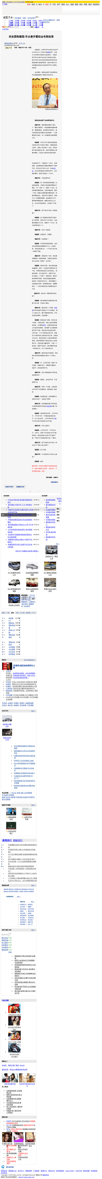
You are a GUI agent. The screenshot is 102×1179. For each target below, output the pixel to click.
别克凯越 (12, 654)
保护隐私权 (60, 1171)
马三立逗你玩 (17, 1121)
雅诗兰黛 (11, 1065)
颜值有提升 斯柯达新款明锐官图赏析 (21, 866)
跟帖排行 (18, 840)
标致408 (11, 623)
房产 (58, 4)
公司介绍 (79, 1171)
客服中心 (44, 1171)
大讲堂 (8, 671)
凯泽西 (11, 795)
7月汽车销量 (33, 697)
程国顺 (16, 773)
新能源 (48, 372)
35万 (33, 597)
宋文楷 (16, 746)
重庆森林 (17, 751)
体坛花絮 (5, 1000)
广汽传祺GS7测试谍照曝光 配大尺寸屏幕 (22, 878)
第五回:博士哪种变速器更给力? (24, 688)
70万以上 (28, 599)
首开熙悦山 (23, 919)
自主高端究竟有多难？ (27, 773)
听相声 (8, 1121)
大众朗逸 (12, 647)
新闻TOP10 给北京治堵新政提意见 (24, 684)
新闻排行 (7, 840)
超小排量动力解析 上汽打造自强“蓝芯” (21, 859)
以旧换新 (7, 799)
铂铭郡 (29, 913)
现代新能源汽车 (19, 781)
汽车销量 (9, 695)
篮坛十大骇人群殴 (14, 1042)
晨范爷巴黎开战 (10, 1084)
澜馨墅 (29, 906)
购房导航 (11, 891)
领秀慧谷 (30, 904)
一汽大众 (13, 793)
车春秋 (8, 686)
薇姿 (17, 1065)
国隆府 (22, 911)
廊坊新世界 (23, 915)
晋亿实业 (5, 938)
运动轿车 (27, 606)
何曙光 (16, 756)
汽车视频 (30, 705)
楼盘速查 (6, 889)
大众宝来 (12, 652)
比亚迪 (25, 797)
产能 (55, 418)
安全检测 (23, 705)
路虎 (3, 797)
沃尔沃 (8, 797)
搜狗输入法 (12, 1171)
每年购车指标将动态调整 (23, 786)
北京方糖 (22, 906)
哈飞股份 (5, 942)
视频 (72, 4)
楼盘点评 (26, 889)
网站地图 (86, 1171)
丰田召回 (19, 797)
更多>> (37, 17)
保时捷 (13, 797)
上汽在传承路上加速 (26, 761)
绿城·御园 (22, 924)
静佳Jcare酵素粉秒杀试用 (18, 1069)
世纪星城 (30, 919)
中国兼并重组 (50, 520)
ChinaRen (9, 2)
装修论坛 (26, 891)
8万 (33, 595)
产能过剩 (48, 406)
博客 (85, 4)
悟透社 (22, 703)
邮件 (81, 4)
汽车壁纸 (5, 29)
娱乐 (40, 4)
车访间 (8, 682)
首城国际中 (23, 922)
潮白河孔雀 (23, 909)
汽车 (54, 4)
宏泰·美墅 (22, 913)
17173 (15, 2)
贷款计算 (31, 889)
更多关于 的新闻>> (27, 551)
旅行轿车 (25, 604)
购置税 (37, 27)
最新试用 (5, 1069)
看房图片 (16, 891)
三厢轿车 (32, 602)
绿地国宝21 (23, 904)
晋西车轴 (5, 940)
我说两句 (96, 4)
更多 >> (58, 544)
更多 (10, 952)
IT (50, 4)
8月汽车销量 (24, 697)
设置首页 (4, 1171)
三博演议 (9, 688)
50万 (22, 599)
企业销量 (9, 699)
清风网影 (17, 768)
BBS (90, 4)
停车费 (30, 797)
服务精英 (9, 691)
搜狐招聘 (28, 1171)
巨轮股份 (5, 945)
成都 (48, 52)
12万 (22, 597)
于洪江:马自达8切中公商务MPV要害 (24, 682)
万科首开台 (31, 917)
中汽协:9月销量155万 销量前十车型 (25, 695)
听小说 (8, 1125)
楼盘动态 (6, 891)
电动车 (6, 795)
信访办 (4, 705)
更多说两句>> (59, 501)
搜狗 (5, 4)
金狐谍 (16, 705)
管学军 (16, 761)
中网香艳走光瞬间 (14, 1015)
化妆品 (4, 1065)
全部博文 (4, 1173)
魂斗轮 (10, 705)
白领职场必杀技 (17, 1125)
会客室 (8, 684)
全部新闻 (94, 1171)
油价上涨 (23, 793)
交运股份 (5, 947)
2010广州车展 (27, 660)
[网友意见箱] (7, 1169)
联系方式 (51, 1171)
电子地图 (21, 889)
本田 (18, 793)
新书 (8, 1129)
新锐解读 (25, 1129)
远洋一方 (30, 924)
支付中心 (21, 1171)
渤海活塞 (5, 950)
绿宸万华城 (31, 909)
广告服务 (36, 1171)
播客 (76, 4)
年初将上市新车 (14, 605)
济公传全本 (26, 1121)
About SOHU (69, 1171)
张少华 (16, 763)
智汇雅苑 (22, 917)
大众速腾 (12, 649)
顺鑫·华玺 (30, 922)
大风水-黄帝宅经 (16, 1129)
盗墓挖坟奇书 (28, 1125)
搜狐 (3, 2)
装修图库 (31, 891)
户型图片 (21, 891)
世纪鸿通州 (31, 915)
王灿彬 (16, 776)
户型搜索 (16, 889)
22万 (30, 597)
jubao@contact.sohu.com (26, 1177)
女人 (67, 4)
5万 (31, 595)
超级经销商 (30, 703)
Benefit (22, 1065)
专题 (24, 18)
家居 (63, 4)
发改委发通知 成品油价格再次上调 (24, 686)
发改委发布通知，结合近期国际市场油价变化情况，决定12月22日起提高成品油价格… (24, 675)
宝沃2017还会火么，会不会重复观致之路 (22, 880)
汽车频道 (18, 18)
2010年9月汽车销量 (13, 697)
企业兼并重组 (50, 510)
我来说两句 (9, 43)
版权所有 (46, 1175)
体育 (33, 4)
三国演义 (15, 1131)
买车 (44, 325)
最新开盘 (11, 889)
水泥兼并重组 (50, 512)
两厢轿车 (24, 602)
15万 (26, 597)
